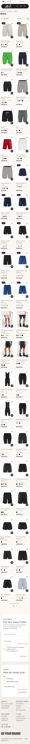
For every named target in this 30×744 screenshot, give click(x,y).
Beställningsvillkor (21, 718)
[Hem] (8, 6)
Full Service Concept (7, 703)
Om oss (18, 708)
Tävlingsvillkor (20, 720)
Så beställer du (20, 703)
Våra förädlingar (5, 706)
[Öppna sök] (17, 6)
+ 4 (24, 598)
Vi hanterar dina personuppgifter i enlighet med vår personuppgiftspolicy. (15, 649)
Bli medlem (4, 716)
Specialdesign (5, 708)
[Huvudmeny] (24, 6)
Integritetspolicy (20, 716)
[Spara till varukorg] (12, 37)
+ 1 (9, 335)
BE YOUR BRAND (20, 710)
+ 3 (24, 484)
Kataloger (18, 706)
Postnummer (10, 679)
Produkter (2, 11)
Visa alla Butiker (22, 692)
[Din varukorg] (20, 6)
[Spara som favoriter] (12, 23)
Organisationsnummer (12, 681)
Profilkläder (9, 11)
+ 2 (24, 186)
